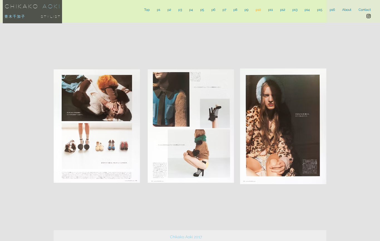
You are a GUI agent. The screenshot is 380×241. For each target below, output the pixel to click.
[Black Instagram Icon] (368, 16)
